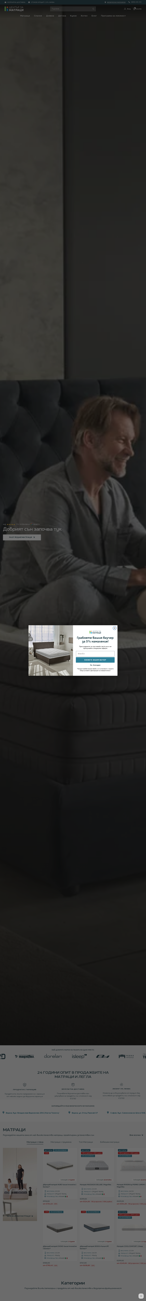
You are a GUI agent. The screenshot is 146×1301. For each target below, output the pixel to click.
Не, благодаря (95, 664)
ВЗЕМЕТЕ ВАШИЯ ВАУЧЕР (95, 660)
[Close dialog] (114, 628)
